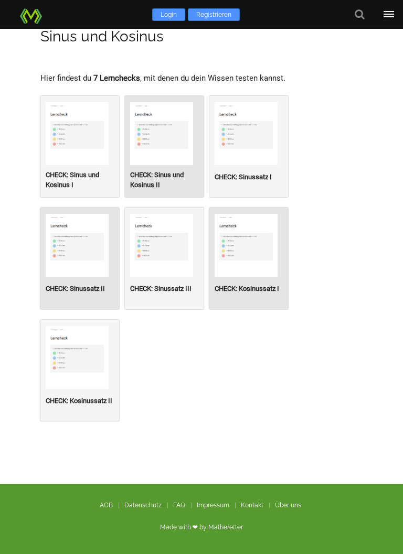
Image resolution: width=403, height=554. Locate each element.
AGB (106, 505)
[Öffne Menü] (388, 14)
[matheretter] (33, 14)
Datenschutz (143, 505)
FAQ (179, 505)
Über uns (288, 505)
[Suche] (359, 14)
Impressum (213, 505)
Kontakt (252, 505)
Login (169, 14)
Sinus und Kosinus (102, 36)
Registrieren (213, 14)
